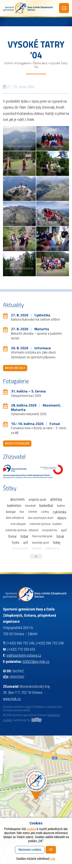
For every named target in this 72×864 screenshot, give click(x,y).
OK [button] (51, 850)
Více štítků (36, 556)
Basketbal (46, 505)
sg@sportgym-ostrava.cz (23, 655)
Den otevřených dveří (40, 518)
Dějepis (61, 518)
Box (22, 512)
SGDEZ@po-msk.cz (35, 661)
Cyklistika (59, 512)
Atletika (56, 499)
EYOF (64, 530)
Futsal (60, 536)
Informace (52, 549)
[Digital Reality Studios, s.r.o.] (36, 720)
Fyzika (15, 542)
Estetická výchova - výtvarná (21, 530)
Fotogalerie (22, 63)
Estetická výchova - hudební (46, 524)
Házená (36, 548)
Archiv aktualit (15, 368)
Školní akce (40, 63)
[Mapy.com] (36, 800)
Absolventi (17, 499)
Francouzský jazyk (42, 536)
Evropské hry (49, 530)
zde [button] (52, 859)
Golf (25, 542)
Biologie (11, 512)
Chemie (32, 512)
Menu (64, 8)
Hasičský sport (40, 542)
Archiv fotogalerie (17, 443)
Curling (45, 512)
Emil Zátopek (18, 524)
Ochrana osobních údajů (17, 707)
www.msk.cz (12, 699)
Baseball (30, 505)
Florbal (12, 536)
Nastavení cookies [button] (29, 850)
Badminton (14, 506)
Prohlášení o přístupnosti (47, 707)
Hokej (56, 542)
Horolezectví (20, 548)
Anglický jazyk (37, 499)
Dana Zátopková (15, 518)
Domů (8, 63)
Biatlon (61, 505)
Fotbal (24, 536)
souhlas (31, 829)
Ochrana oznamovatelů (16, 710)
